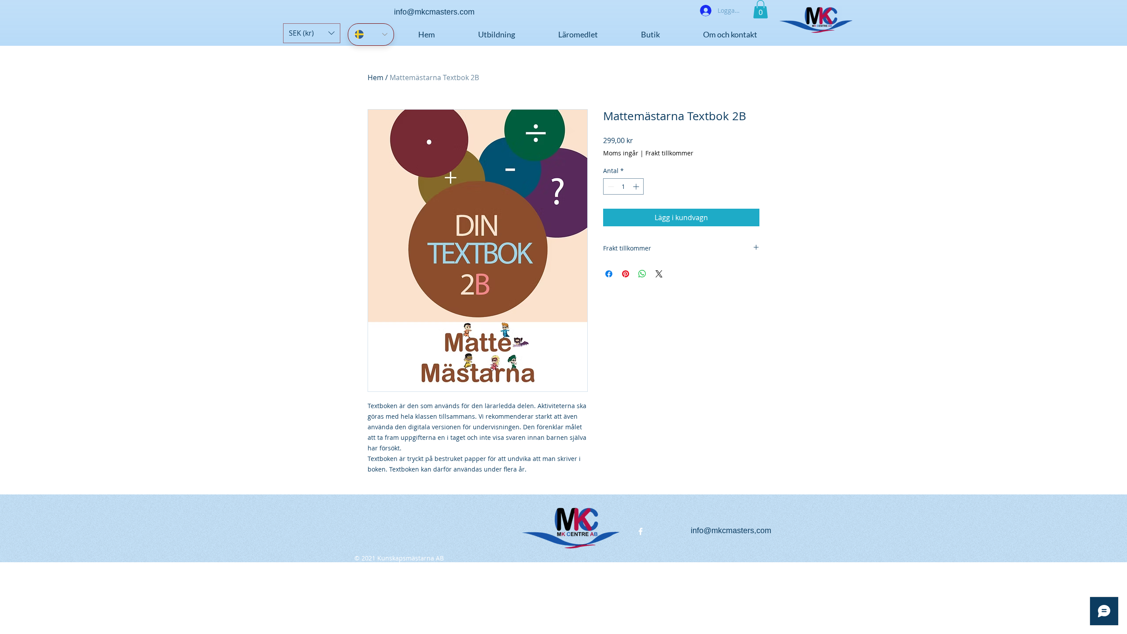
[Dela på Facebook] (609, 274)
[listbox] (311, 33)
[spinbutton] (623, 186)
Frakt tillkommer (669, 153)
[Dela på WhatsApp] (642, 274)
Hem (375, 77)
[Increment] (636, 186)
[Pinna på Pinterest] (625, 274)
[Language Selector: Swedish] (371, 34)
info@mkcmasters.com (434, 11)
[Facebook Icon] (640, 531)
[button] (311, 33)
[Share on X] (659, 274)
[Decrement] (609, 186)
